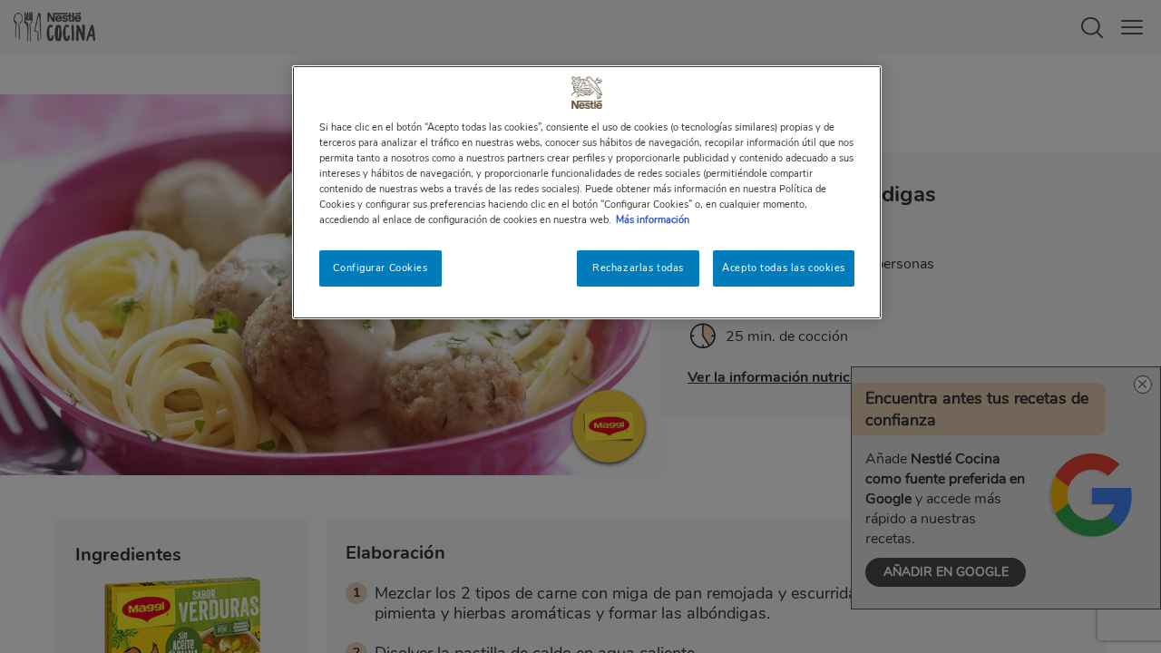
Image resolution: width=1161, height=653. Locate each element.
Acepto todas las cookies (783, 267)
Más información (652, 219)
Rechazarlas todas (638, 267)
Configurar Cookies (380, 267)
